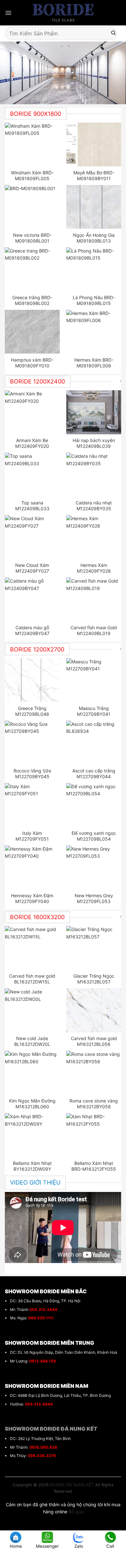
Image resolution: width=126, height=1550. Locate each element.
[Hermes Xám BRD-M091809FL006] (93, 332)
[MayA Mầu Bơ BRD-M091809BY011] (93, 144)
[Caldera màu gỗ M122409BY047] (32, 599)
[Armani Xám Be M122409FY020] (32, 412)
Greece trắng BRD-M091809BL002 (32, 300)
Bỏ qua (75, 1511)
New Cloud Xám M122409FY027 (32, 568)
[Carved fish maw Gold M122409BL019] (93, 599)
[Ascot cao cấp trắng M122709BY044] (93, 742)
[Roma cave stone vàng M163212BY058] (93, 1072)
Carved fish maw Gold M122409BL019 (93, 630)
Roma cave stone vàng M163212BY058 (93, 1103)
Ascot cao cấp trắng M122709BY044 (93, 773)
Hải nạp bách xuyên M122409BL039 (94, 443)
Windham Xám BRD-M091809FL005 (32, 175)
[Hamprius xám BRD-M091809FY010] (32, 332)
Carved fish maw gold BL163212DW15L (32, 978)
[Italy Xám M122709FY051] (32, 805)
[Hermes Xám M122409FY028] (93, 537)
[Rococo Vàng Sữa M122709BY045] (32, 742)
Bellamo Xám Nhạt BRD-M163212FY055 (93, 1166)
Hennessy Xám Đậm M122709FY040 (32, 898)
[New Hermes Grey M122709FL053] (93, 867)
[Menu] (8, 12)
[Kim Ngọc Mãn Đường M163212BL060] (32, 1072)
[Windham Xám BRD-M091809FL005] (32, 144)
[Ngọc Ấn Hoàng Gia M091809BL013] (93, 207)
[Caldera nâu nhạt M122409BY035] (93, 474)
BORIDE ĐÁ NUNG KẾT (72, 1484)
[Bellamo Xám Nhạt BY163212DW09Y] (32, 1135)
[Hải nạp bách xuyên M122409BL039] (93, 412)
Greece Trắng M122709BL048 (32, 711)
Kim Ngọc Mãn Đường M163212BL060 (32, 1103)
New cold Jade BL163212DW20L (32, 1041)
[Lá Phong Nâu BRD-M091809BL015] (93, 269)
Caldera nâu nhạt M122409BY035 (94, 505)
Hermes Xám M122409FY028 (94, 568)
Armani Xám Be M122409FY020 (32, 443)
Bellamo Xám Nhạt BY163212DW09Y (32, 1166)
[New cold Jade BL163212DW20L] (32, 1010)
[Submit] (113, 33)
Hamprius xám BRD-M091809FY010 (32, 362)
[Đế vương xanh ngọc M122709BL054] (93, 805)
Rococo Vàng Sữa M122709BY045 (32, 773)
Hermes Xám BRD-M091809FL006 (93, 362)
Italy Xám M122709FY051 (32, 836)
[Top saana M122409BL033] (32, 474)
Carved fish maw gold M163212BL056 (94, 1041)
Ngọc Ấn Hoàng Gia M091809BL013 (94, 238)
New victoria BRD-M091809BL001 (32, 238)
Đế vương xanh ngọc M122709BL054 (94, 836)
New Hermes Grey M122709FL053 (94, 898)
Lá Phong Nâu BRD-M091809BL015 (94, 300)
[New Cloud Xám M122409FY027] (32, 537)
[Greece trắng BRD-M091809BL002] (32, 269)
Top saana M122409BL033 (32, 505)
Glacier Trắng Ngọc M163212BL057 (93, 978)
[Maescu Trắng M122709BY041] (93, 680)
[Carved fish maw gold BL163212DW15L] (32, 948)
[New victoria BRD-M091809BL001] (32, 207)
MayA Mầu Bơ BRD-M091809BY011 (93, 175)
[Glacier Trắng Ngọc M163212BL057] (93, 948)
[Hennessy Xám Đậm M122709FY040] (32, 867)
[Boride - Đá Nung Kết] (63, 12)
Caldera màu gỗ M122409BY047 (32, 630)
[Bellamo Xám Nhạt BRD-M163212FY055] (93, 1135)
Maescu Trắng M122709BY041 (93, 711)
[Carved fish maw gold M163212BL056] (93, 1010)
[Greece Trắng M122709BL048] (32, 680)
